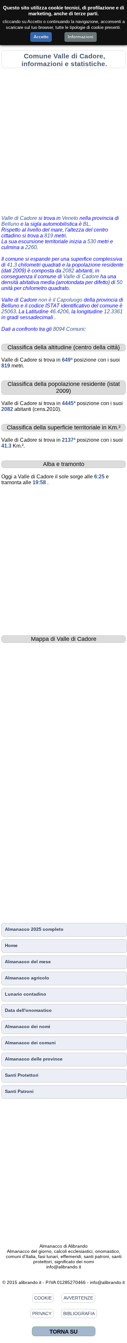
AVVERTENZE (78, 1298)
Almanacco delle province (34, 1058)
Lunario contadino (25, 994)
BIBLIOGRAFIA (79, 1313)
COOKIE (43, 1298)
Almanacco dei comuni (30, 1042)
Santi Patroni (19, 1091)
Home (11, 945)
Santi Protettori (21, 1075)
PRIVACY (41, 1313)
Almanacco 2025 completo (34, 929)
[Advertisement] (63, 140)
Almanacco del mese (28, 961)
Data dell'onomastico (28, 1010)
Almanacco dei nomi (27, 1026)
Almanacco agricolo (27, 977)
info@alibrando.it (63, 1266)
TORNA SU (63, 1331)
